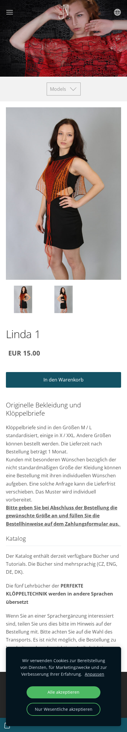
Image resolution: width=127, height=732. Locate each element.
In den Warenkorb (63, 379)
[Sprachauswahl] (117, 12)
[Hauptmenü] (9, 12)
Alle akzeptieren (63, 692)
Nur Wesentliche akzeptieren (63, 709)
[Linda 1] (23, 299)
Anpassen (94, 674)
